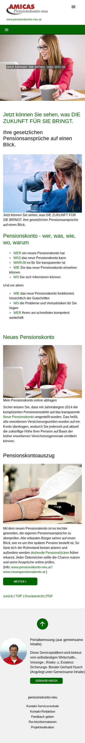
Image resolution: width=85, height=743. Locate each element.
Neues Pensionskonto (28, 337)
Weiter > (20, 581)
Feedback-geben (42, 716)
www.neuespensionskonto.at (24, 572)
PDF (49, 596)
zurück (8, 596)
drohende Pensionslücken (50, 552)
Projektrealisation (42, 727)
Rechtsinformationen (43, 722)
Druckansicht (34, 596)
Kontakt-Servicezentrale (42, 706)
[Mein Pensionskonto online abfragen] (42, 371)
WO (16, 303)
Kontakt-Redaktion (42, 711)
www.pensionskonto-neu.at (31, 567)
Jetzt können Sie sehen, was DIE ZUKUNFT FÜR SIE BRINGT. (41, 117)
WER (17, 312)
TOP (18, 596)
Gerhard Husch (46, 681)
